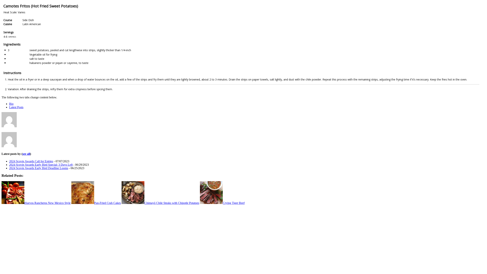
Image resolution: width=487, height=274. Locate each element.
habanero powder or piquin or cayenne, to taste (58, 63)
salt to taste (36, 59)
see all (26, 153)
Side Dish (28, 20)
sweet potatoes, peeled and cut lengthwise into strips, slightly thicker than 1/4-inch (80, 50)
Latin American (31, 24)
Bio (11, 103)
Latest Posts (16, 107)
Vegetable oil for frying (43, 54)
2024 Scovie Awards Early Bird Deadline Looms (38, 168)
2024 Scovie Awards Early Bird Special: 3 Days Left (41, 164)
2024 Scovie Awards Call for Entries (31, 161)
